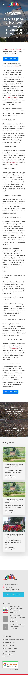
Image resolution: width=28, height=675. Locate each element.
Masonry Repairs (7, 654)
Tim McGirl (7, 37)
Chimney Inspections (9, 642)
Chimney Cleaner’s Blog (14, 49)
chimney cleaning (12, 162)
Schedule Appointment (10, 58)
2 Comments (21, 37)
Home (4, 49)
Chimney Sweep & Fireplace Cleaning (13, 639)
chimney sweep (14, 348)
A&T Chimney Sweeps (11, 97)
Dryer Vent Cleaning (8, 645)
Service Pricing (7, 657)
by (15, 669)
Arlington (16, 66)
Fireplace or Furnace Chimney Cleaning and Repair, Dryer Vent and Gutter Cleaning (14, 13)
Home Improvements (9, 651)
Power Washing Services (10, 648)
